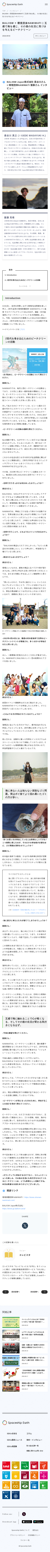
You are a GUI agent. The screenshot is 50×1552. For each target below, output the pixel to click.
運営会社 (35, 1530)
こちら (22, 329)
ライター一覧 (25, 1540)
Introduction (12, 275)
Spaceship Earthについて (21, 1530)
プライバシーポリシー (17, 1535)
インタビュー (14, 11)
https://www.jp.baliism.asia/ (13, 1209)
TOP (3, 11)
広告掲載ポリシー (34, 1535)
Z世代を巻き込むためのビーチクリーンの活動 (23, 280)
